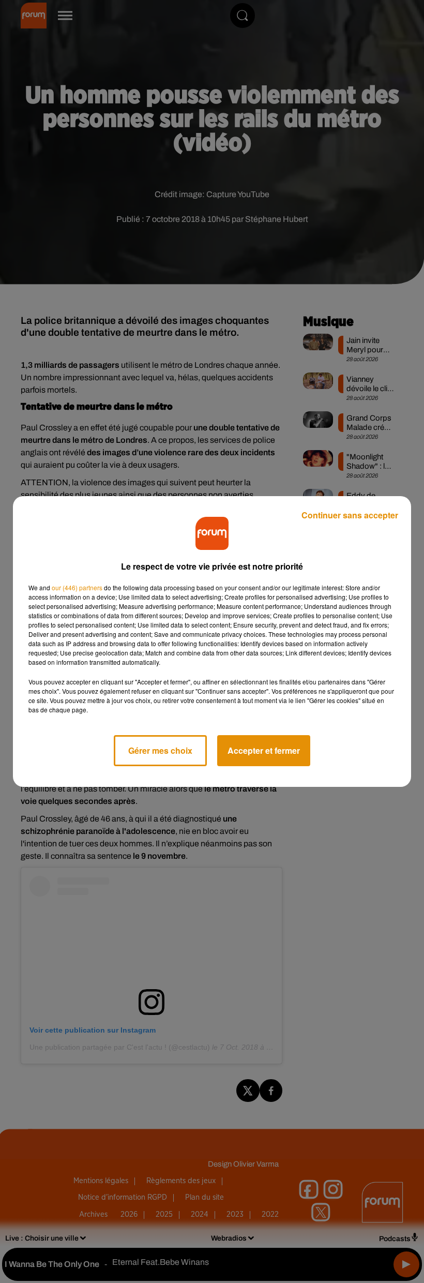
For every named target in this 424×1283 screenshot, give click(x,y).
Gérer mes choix (160, 750)
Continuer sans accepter (349, 515)
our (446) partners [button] (77, 587)
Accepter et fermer (264, 750)
